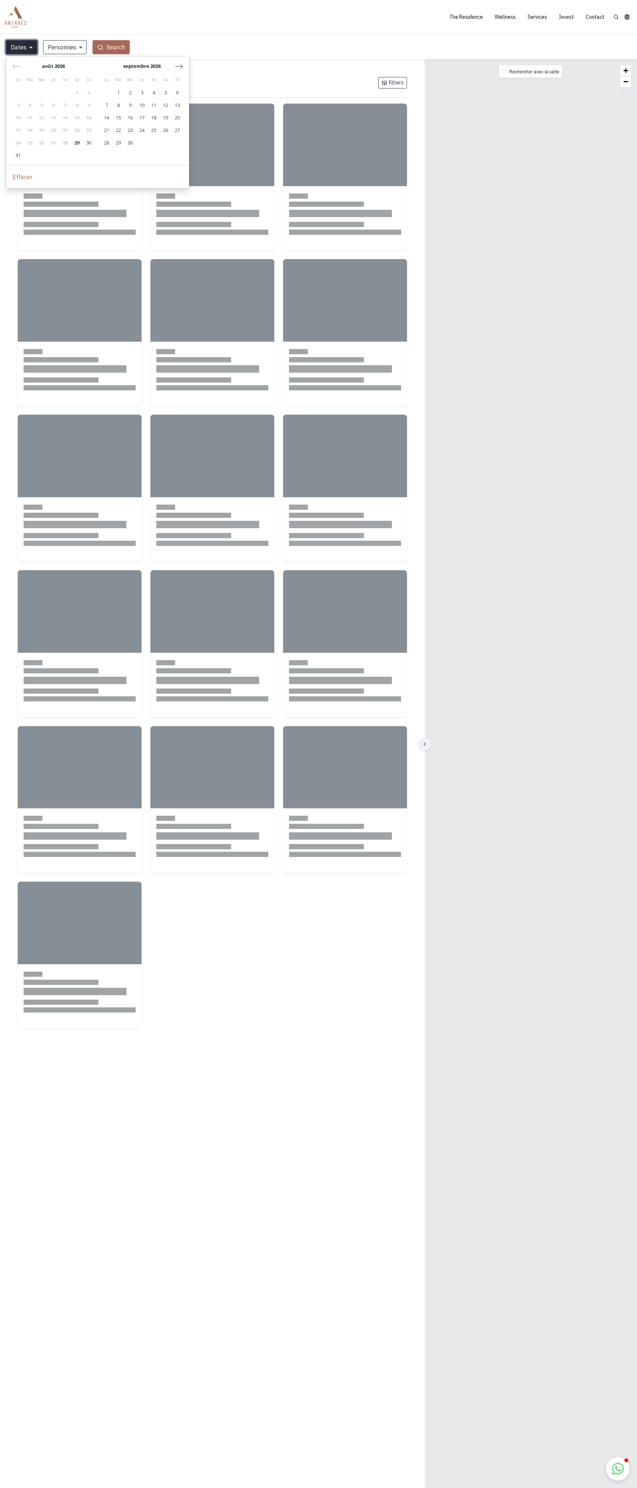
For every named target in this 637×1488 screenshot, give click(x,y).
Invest (566, 17)
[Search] (616, 16)
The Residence (466, 17)
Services (537, 17)
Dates (19, 47)
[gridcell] (77, 93)
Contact (595, 17)
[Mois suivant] (179, 66)
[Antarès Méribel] (15, 17)
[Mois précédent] (16, 66)
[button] (627, 16)
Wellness (505, 17)
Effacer (22, 177)
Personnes (62, 47)
